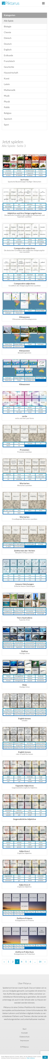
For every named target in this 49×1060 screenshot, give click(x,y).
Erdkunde (8, 55)
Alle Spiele (8, 20)
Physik (7, 101)
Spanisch (8, 119)
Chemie (7, 32)
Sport (6, 124)
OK (45, 1057)
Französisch (9, 61)
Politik (7, 107)
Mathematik (9, 90)
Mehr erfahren (31, 1058)
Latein (7, 84)
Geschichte (9, 67)
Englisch (7, 49)
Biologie (7, 26)
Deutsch (8, 44)
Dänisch (7, 38)
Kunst (6, 78)
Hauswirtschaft (11, 72)
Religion (7, 113)
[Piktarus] (10, 3)
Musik (7, 95)
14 (40, 961)
